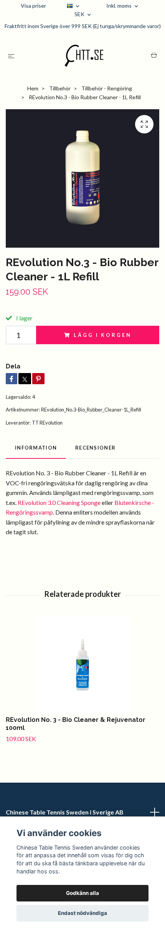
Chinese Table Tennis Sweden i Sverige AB (65, 812)
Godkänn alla (82, 893)
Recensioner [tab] (95, 448)
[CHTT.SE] (84, 55)
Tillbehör (60, 88)
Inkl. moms (119, 5)
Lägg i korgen (102, 335)
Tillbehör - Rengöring (106, 88)
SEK (80, 14)
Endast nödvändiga (82, 913)
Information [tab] (36, 448)
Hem (32, 88)
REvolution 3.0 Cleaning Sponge (59, 502)
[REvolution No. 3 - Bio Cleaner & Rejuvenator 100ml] (82, 665)
